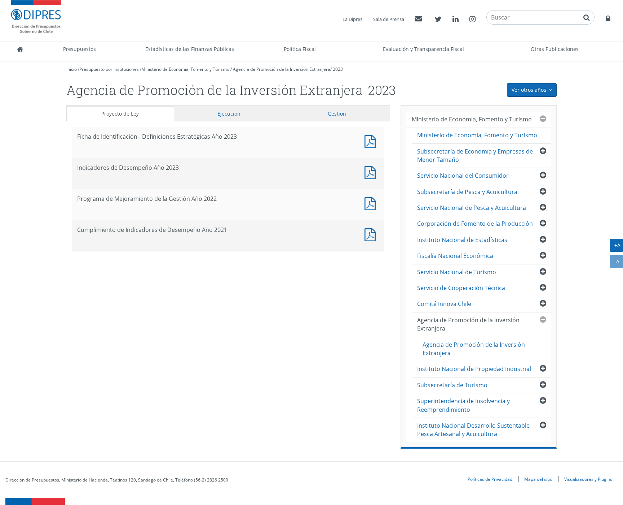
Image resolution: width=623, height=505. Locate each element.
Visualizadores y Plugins (588, 479)
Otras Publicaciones (555, 49)
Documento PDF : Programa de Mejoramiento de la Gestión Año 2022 (371, 203)
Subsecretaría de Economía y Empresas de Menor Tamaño (475, 155)
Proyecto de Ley (120, 113)
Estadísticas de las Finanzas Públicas (189, 49)
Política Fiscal (300, 49)
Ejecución (228, 113)
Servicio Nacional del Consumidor (463, 176)
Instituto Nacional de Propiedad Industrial (474, 369)
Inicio (71, 69)
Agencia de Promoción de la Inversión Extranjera (281, 69)
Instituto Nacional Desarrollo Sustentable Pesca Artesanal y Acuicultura (473, 430)
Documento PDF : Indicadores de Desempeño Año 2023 (371, 172)
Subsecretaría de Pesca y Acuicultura (467, 192)
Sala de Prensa (388, 19)
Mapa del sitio (538, 479)
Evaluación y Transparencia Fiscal (423, 49)
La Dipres (352, 19)
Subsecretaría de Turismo (452, 385)
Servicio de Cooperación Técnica (461, 288)
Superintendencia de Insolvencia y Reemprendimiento (463, 405)
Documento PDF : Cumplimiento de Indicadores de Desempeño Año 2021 (371, 234)
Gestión (337, 113)
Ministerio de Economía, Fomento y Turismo (185, 69)
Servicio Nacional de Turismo (456, 272)
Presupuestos (79, 49)
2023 (338, 69)
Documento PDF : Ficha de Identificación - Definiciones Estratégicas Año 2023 (371, 141)
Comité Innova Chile (444, 304)
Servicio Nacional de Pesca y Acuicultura (471, 208)
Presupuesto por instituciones (109, 69)
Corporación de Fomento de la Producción (475, 224)
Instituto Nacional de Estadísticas (462, 240)
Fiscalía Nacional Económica (455, 256)
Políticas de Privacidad (490, 479)
